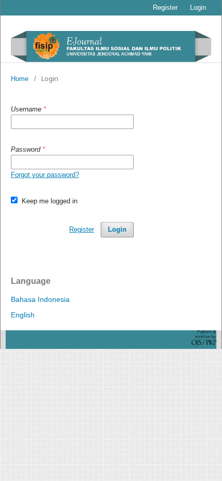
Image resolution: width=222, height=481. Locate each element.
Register (165, 7)
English (23, 315)
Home (19, 79)
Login (198, 7)
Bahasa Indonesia (40, 299)
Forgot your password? (45, 175)
